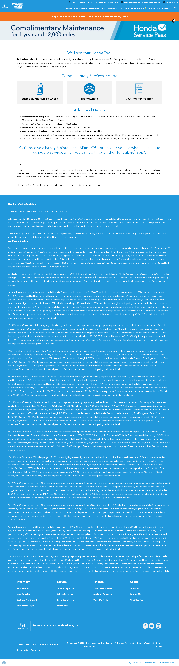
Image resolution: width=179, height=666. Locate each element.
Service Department (67, 589)
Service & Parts (96, 8)
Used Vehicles (23, 594)
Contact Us (135, 594)
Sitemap (54, 644)
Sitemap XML (23, 650)
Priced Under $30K (26, 606)
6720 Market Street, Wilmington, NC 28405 (142, 2)
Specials (111, 8)
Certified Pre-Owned (27, 600)
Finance (123, 8)
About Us (153, 8)
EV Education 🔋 (139, 8)
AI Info (45, 644)
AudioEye (35, 650)
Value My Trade (100, 600)
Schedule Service (65, 594)
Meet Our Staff (137, 600)
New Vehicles (23, 589)
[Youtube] (151, 626)
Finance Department (103, 589)
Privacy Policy (23, 644)
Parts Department (66, 600)
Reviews (166, 8)
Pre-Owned (79, 8)
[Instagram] (158, 626)
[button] (175, 8)
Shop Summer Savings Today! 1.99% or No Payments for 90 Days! (89, 17)
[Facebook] (145, 626)
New (67, 8)
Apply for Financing (102, 594)
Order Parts (62, 606)
